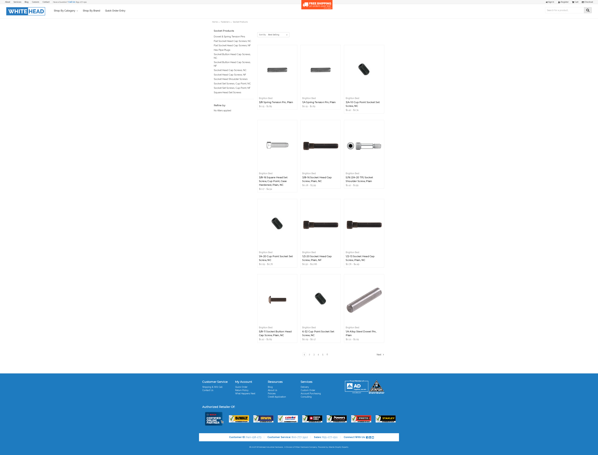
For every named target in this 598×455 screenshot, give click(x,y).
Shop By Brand (91, 10)
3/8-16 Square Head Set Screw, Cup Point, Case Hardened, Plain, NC (273, 181)
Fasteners (225, 22)
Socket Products (240, 22)
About (7, 2)
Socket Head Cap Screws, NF (230, 74)
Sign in (551, 2)
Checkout (588, 2)
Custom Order (308, 390)
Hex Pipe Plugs (222, 50)
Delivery (305, 387)
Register (564, 2)
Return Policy (242, 390)
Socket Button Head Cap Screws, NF (232, 64)
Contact (46, 2)
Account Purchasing (311, 393)
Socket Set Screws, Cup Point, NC (232, 83)
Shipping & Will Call (212, 387)
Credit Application (277, 397)
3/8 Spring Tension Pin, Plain (276, 102)
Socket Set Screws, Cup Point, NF (232, 88)
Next (379, 354)
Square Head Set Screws (227, 92)
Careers (35, 2)
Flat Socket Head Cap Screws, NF (232, 45)
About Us (272, 390)
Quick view (277, 68)
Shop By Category (65, 10)
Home (215, 22)
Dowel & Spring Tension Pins (229, 36)
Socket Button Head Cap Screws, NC (232, 56)
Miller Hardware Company (306, 447)
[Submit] (588, 10)
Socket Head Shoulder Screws (230, 79)
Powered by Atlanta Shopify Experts (333, 447)
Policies (272, 393)
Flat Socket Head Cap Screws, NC (232, 41)
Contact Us (207, 390)
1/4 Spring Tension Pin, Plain (319, 102)
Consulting (306, 397)
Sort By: (262, 34)
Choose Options (277, 73)
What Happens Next (245, 393)
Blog (26, 2)
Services (17, 2)
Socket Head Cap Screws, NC (230, 70)
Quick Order (241, 387)
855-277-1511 (81, 2)
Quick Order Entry (115, 10)
